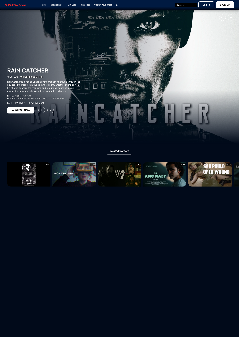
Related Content (119, 151)
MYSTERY (20, 103)
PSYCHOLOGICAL (36, 103)
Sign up (225, 4)
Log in (206, 4)
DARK (9, 103)
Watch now (22, 110)
